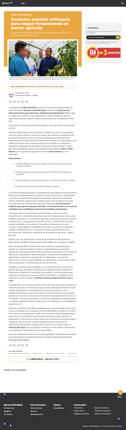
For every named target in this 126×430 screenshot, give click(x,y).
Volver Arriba (119, 396)
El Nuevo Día (9, 408)
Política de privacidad (112, 41)
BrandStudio (59, 408)
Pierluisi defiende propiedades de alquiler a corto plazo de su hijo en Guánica (45, 180)
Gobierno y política (24, 14)
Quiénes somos (79, 411)
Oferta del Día (36, 408)
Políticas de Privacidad (102, 413)
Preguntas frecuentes (81, 413)
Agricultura (72, 353)
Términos (103, 41)
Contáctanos (78, 408)
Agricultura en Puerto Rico (55, 353)
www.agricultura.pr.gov (19, 340)
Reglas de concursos (101, 408)
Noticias (14, 14)
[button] (14, 102)
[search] (122, 3)
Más (23, 3)
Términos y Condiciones (102, 411)
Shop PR (33, 411)
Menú (7, 3)
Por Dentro (8, 414)
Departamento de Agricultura (19, 353)
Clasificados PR (36, 414)
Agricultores (37, 353)
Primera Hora (24, 93)
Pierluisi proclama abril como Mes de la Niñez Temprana (37, 186)
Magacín (7, 411)
